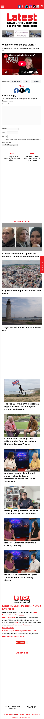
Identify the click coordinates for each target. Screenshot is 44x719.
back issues (20, 714)
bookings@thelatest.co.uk (26, 631)
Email (4, 132)
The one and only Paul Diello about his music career (32, 158)
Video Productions (25, 625)
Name (4, 129)
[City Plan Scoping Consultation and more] (22, 274)
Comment (5, 104)
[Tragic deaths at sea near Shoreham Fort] (22, 311)
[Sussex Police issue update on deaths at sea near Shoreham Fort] (22, 237)
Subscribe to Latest (22, 2)
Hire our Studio (8, 628)
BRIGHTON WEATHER (22, 707)
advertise (12, 714)
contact (27, 714)
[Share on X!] (22, 93)
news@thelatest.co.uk (15, 636)
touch (16, 622)
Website (4, 136)
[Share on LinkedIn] (27, 93)
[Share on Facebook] (16, 93)
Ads (12, 625)
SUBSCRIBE (42, 265)
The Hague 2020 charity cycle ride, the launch (12, 158)
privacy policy (35, 714)
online (21, 615)
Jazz (26, 81)
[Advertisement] (22, 192)
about (6, 714)
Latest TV (36, 81)
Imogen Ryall (16, 81)
